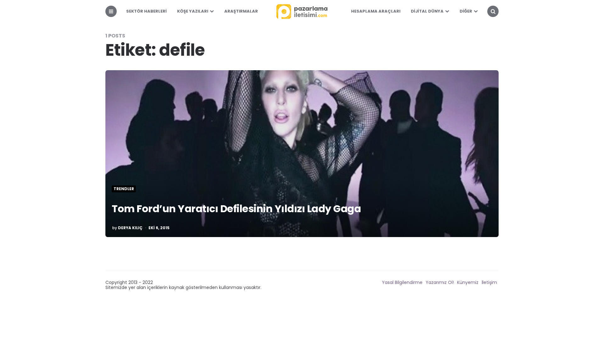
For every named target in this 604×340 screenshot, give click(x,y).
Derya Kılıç (130, 228)
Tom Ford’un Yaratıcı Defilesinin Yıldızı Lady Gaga (236, 208)
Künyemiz (467, 282)
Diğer (466, 11)
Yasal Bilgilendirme (402, 282)
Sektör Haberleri (146, 11)
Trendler (124, 189)
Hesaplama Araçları (375, 11)
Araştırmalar (241, 11)
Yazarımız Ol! (440, 282)
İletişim (489, 282)
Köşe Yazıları (192, 11)
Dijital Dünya (427, 11)
